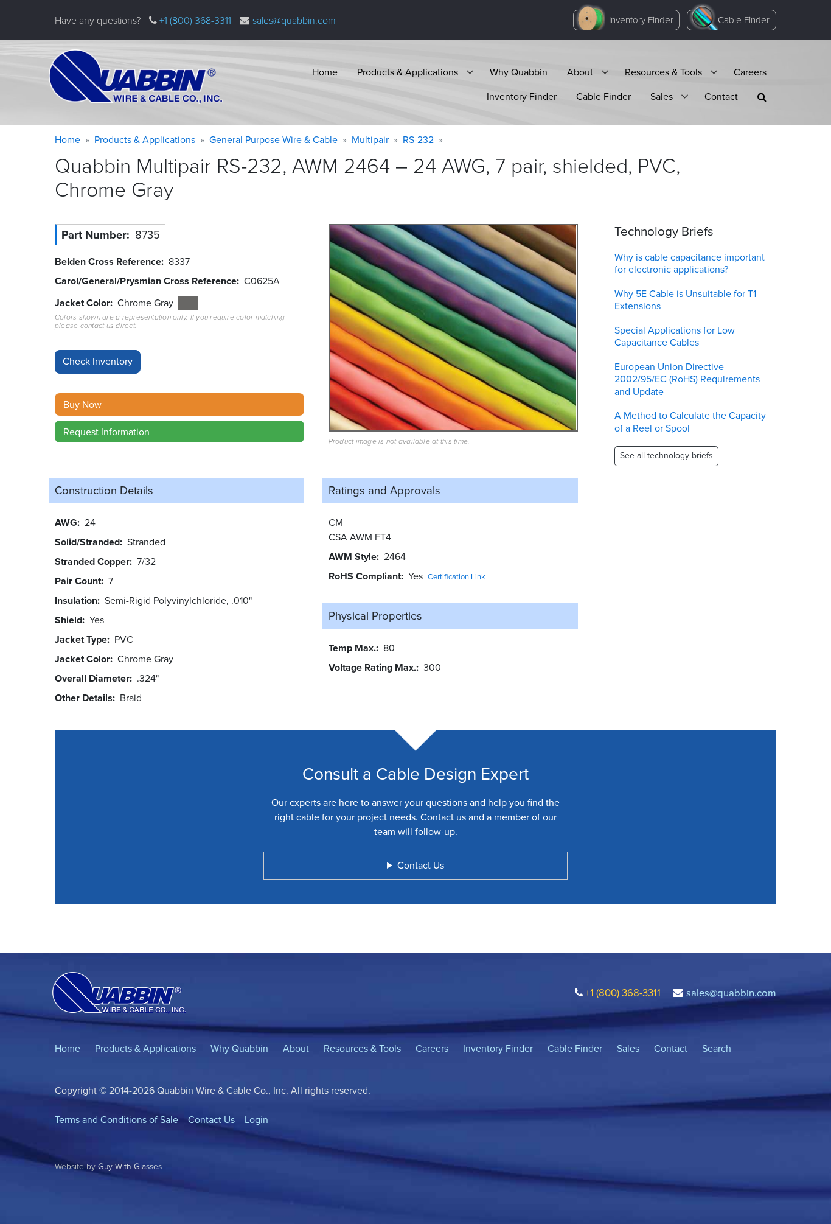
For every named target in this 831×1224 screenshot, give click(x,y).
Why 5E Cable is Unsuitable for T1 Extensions (685, 300)
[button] (762, 97)
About (580, 72)
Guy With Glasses (130, 1166)
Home (325, 72)
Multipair (370, 140)
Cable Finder (744, 20)
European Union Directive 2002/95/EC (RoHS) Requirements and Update (687, 379)
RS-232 (418, 140)
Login (256, 1120)
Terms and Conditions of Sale (116, 1120)
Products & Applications (407, 72)
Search (716, 1048)
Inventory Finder (641, 20)
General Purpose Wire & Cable (273, 140)
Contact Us (211, 1120)
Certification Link (456, 576)
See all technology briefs (666, 455)
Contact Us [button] (420, 865)
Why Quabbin (519, 72)
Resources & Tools (663, 72)
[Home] (136, 76)
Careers (750, 72)
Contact (721, 96)
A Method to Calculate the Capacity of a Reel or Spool (690, 421)
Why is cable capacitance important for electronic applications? (689, 263)
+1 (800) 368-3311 (194, 20)
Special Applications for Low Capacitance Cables (674, 336)
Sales (661, 96)
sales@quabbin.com (294, 20)
